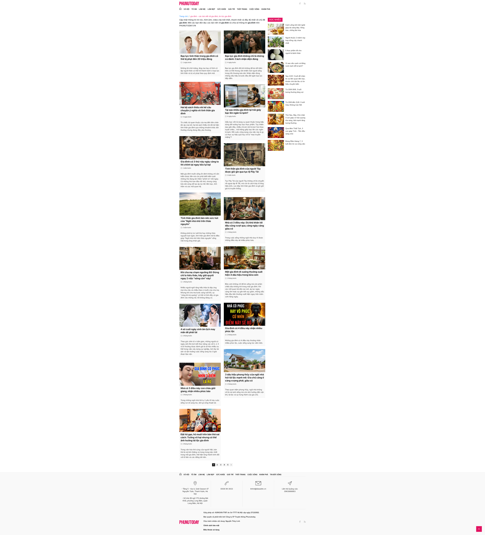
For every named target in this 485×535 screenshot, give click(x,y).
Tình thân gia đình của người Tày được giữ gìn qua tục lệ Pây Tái (243, 170)
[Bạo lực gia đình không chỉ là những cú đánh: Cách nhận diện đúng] (244, 42)
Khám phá (265, 9)
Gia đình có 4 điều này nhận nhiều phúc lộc (243, 330)
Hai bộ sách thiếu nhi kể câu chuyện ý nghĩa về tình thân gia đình (198, 110)
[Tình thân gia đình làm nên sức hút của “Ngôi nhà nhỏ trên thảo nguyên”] (200, 204)
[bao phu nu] (189, 4)
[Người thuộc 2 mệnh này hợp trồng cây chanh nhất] (276, 41)
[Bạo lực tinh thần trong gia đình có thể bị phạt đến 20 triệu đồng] (200, 42)
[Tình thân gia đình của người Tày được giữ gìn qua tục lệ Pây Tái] (244, 154)
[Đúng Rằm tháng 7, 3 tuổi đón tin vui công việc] (276, 145)
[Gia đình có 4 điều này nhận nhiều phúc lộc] (244, 314)
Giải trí (231, 9)
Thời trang (242, 9)
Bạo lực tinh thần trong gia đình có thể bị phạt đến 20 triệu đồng (199, 57)
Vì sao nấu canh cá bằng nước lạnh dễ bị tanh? (295, 64)
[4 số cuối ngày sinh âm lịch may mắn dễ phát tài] (200, 315)
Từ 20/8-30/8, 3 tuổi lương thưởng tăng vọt (294, 90)
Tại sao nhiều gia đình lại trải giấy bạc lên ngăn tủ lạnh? (243, 111)
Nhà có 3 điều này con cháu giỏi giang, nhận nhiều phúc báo (198, 390)
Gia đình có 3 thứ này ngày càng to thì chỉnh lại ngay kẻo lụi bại (200, 163)
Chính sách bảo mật (211, 525)
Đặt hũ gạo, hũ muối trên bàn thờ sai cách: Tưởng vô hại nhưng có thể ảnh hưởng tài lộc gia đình (200, 437)
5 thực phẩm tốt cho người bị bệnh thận (293, 51)
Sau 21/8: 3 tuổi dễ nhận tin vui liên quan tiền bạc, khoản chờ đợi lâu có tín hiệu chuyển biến (295, 80)
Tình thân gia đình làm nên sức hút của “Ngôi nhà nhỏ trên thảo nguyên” (199, 221)
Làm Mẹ (202, 9)
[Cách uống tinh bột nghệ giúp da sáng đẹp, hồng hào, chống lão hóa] (276, 29)
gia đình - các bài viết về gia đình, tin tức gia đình (210, 16)
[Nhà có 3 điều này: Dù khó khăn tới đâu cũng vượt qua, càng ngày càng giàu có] (244, 208)
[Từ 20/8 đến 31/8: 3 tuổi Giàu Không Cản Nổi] (276, 106)
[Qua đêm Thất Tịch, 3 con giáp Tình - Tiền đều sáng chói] (276, 132)
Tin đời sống (275, 475)
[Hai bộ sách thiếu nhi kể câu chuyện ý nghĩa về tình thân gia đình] (200, 93)
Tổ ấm (194, 9)
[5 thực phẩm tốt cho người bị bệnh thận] (276, 54)
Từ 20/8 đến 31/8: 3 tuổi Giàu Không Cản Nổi (295, 103)
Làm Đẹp (211, 9)
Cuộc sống (254, 9)
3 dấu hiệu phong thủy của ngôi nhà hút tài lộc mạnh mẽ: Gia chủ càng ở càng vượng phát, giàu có (244, 377)
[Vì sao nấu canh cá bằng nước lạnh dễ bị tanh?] (276, 67)
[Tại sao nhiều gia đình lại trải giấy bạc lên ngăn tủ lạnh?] (244, 95)
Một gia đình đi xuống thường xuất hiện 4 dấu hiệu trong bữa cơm (243, 273)
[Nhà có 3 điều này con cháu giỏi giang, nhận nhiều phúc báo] (200, 374)
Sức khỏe (221, 9)
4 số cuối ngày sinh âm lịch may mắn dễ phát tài (198, 331)
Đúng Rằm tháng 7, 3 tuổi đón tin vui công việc (295, 142)
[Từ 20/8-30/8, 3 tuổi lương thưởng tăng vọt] (276, 93)
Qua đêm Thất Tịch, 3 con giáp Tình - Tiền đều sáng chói (295, 131)
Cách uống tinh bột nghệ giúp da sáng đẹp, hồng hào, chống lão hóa (295, 27)
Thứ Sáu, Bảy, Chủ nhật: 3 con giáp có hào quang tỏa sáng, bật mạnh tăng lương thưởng (295, 119)
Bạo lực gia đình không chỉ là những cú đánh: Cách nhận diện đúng (244, 57)
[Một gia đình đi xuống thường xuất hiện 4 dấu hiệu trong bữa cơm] (244, 257)
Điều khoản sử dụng (211, 530)
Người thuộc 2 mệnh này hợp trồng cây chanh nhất (295, 40)
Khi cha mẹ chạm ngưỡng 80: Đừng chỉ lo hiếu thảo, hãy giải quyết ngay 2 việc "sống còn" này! (200, 275)
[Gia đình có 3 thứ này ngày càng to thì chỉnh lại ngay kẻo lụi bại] (200, 147)
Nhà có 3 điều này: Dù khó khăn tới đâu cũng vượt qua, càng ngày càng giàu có (244, 225)
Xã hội (186, 9)
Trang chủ (183, 16)
